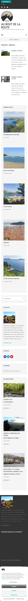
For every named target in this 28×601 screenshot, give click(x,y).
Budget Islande (16, 51)
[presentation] (14, 122)
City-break (15, 469)
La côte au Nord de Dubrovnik (11, 278)
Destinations (8, 471)
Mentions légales (20, 598)
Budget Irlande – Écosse (17, 78)
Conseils (6, 433)
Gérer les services (13, 581)
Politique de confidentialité (9, 598)
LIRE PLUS (7, 408)
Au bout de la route (10, 25)
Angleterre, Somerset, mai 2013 (12, 474)
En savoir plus (7, 343)
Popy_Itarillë (3, 560)
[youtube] (7, 7)
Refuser (14, 590)
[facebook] (1, 7)
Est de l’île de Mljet (9, 170)
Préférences (14, 595)
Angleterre (7, 469)
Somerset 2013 (18, 471)
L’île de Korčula (8, 206)
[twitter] (4, 7)
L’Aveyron (3, 4)
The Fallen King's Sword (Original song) (13, 560)
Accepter (14, 586)
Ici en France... (6, 1)
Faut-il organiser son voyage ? (11, 438)
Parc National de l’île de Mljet (11, 134)
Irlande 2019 (8, 399)
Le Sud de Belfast (8, 402)
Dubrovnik (6, 242)
